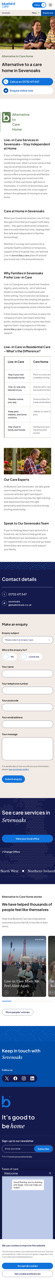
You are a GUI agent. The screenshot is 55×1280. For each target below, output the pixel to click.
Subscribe (43, 1148)
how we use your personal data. (20, 1157)
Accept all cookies (28, 1265)
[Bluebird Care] (8, 6)
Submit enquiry (13, 779)
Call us (37, 5)
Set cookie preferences (27, 1273)
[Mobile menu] (50, 5)
